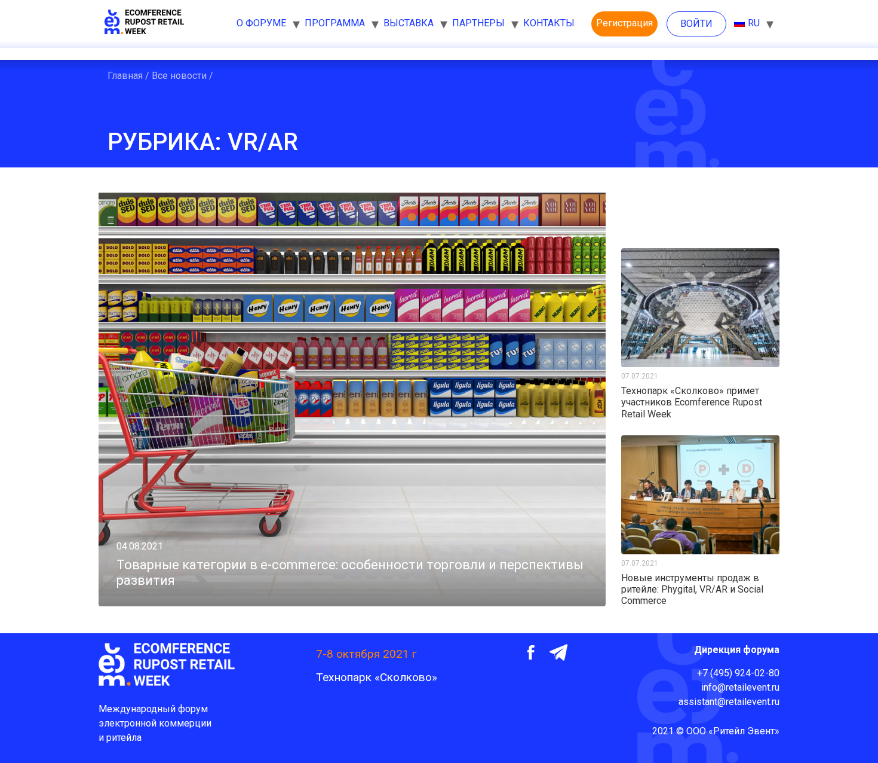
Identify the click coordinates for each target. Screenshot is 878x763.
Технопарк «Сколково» (376, 677)
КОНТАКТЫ (549, 23)
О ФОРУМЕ (261, 23)
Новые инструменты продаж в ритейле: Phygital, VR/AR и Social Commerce (692, 589)
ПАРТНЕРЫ (478, 23)
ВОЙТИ (696, 23)
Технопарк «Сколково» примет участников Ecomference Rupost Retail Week (691, 402)
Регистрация (624, 23)
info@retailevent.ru (740, 687)
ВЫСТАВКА (408, 23)
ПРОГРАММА (335, 23)
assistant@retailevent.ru (729, 701)
